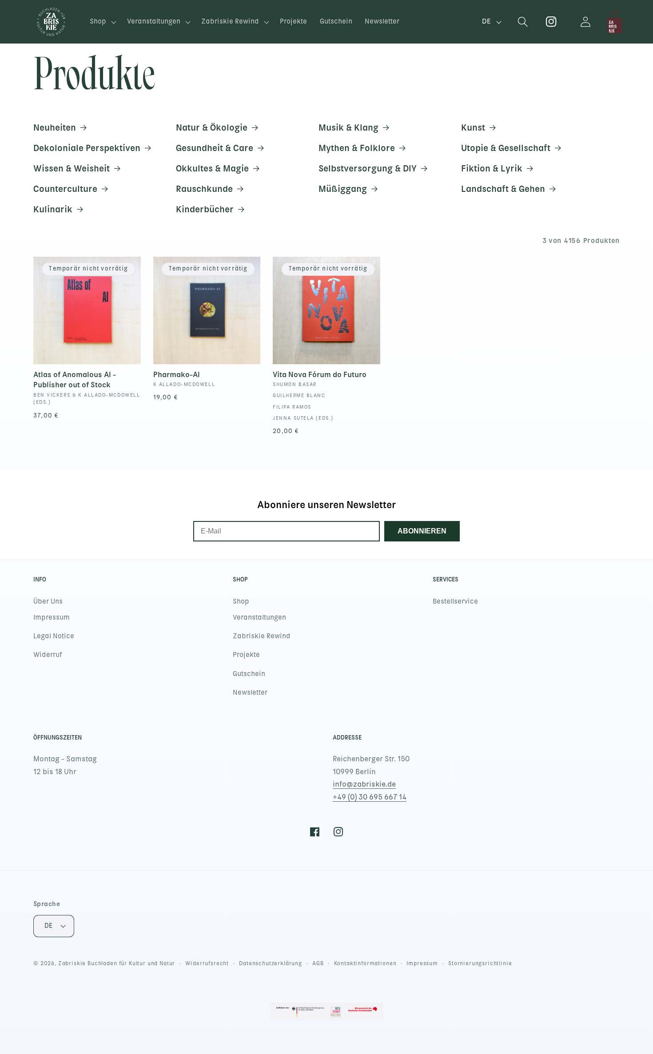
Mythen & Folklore (357, 148)
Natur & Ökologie (211, 127)
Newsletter (250, 692)
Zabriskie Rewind (262, 636)
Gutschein (249, 674)
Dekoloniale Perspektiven (86, 148)
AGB (318, 963)
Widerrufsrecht (207, 963)
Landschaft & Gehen (503, 188)
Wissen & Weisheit (71, 168)
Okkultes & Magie (212, 168)
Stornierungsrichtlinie (480, 963)
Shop (241, 601)
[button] (102, 22)
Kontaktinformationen (365, 963)
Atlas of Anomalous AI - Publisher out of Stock (74, 379)
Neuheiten (54, 127)
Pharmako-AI (176, 374)
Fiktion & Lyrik (491, 168)
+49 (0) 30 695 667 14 (369, 797)
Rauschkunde (204, 188)
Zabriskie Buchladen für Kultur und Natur (116, 963)
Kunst (473, 127)
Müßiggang (343, 188)
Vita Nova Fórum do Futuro (319, 374)
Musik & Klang (348, 127)
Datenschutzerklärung (270, 963)
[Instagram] (551, 22)
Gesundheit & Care (214, 148)
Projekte (246, 655)
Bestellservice (455, 601)
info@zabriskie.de (364, 784)
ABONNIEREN (422, 531)
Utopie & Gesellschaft (505, 148)
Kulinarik (52, 209)
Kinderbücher (205, 209)
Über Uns (48, 601)
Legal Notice (53, 636)
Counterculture (65, 188)
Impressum (51, 617)
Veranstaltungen (259, 617)
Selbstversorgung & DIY (368, 168)
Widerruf (47, 655)
